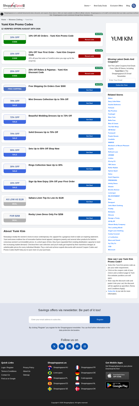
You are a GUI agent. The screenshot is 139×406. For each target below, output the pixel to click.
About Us (26, 371)
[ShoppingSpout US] (14, 6)
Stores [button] (86, 6)
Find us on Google (8, 379)
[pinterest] (77, 346)
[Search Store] (134, 6)
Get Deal (89, 90)
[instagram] (84, 346)
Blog (128, 6)
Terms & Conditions (8, 371)
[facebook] (62, 346)
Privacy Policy (28, 367)
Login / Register (7, 367)
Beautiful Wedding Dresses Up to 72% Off (50, 116)
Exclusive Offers (116, 6)
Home (3, 20)
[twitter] (54, 346)
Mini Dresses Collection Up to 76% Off (48, 99)
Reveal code (89, 39)
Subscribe (112, 291)
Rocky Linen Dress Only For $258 (46, 214)
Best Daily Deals (100, 6)
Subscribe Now (122, 85)
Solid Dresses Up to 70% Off (43, 132)
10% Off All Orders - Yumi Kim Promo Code (51, 36)
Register (100, 319)
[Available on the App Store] (117, 376)
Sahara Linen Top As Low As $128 (46, 198)
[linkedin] (69, 346)
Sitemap (26, 375)
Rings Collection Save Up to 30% (46, 165)
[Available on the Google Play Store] (117, 385)
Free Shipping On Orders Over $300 (47, 86)
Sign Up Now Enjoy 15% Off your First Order (52, 181)
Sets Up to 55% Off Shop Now (44, 148)
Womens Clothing (15, 20)
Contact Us (5, 375)
